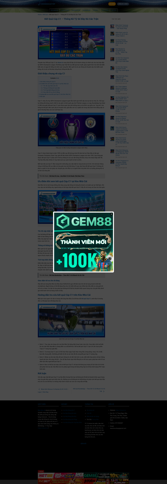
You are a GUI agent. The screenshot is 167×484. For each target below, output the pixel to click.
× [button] (111, 214)
